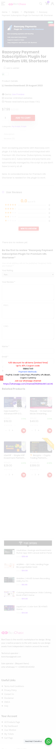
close (54, 360)
